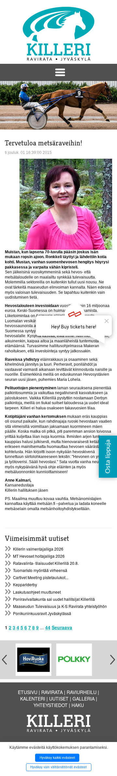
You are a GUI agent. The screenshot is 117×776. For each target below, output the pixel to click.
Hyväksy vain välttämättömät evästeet (58, 767)
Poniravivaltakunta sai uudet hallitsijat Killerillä (54, 599)
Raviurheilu (82, 692)
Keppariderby (25, 584)
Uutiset (59, 698)
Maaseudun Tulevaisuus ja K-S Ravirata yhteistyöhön (60, 606)
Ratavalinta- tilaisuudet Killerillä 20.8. (46, 563)
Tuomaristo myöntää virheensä (40, 570)
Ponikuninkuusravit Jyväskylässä (42, 613)
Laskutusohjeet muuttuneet (37, 592)
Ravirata (52, 692)
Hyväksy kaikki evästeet (57, 757)
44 (47, 627)
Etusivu (27, 692)
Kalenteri (32, 698)
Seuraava (62, 627)
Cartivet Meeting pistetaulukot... (40, 577)
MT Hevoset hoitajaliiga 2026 (39, 556)
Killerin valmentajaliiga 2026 (38, 549)
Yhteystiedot (50, 705)
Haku (78, 705)
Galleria (83, 698)
